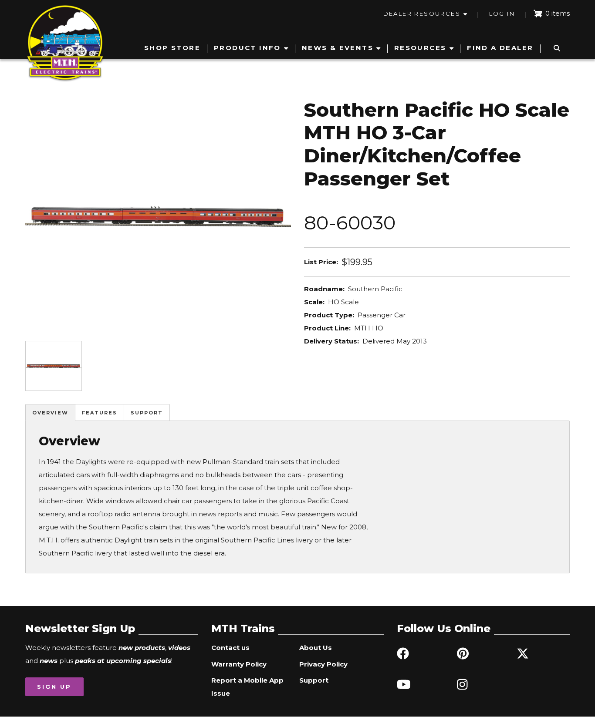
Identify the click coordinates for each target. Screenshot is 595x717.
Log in (502, 13)
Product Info (247, 48)
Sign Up (54, 686)
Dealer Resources (421, 13)
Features (99, 413)
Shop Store (172, 48)
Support (147, 413)
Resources (420, 48)
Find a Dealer (500, 48)
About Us (315, 647)
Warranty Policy (239, 664)
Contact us (230, 647)
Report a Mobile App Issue (247, 686)
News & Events (337, 48)
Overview (50, 413)
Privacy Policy (323, 664)
